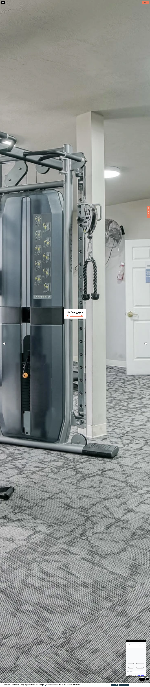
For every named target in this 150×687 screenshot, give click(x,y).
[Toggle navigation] (3, 2)
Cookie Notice (45, 685)
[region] (75, 685)
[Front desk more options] (147, 679)
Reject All (115, 684)
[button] (145, 2)
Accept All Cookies (124, 684)
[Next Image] (145, 343)
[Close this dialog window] (145, 641)
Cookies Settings (105, 684)
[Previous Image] (4, 343)
